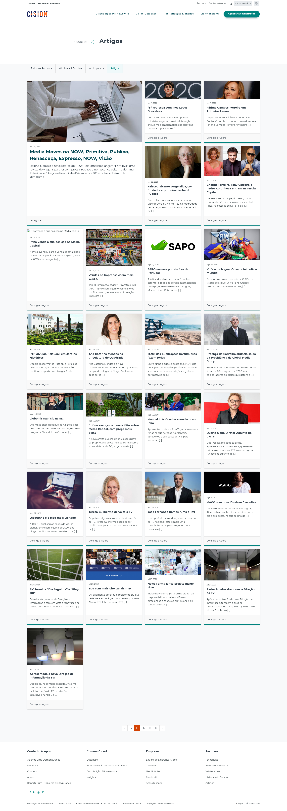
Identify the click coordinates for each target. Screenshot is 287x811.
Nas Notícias (153, 771)
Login (240, 804)
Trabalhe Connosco (49, 4)
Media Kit (32, 766)
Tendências (211, 760)
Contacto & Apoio (218, 3)
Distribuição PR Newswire (102, 771)
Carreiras (151, 766)
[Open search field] (231, 3)
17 (150, 728)
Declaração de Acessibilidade (40, 804)
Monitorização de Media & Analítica (107, 766)
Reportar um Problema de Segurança (49, 783)
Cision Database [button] (146, 14)
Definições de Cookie (131, 804)
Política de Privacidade (88, 804)
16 (143, 728)
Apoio (30, 777)
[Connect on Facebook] (30, 792)
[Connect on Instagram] (43, 792)
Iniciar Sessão (242, 3)
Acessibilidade (154, 783)
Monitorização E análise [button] (178, 14)
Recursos (201, 3)
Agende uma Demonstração (43, 760)
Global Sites (254, 804)
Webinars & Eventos (70, 68)
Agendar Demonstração (241, 14)
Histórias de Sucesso (217, 777)
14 (131, 728)
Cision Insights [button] (210, 14)
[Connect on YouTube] (39, 792)
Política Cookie (110, 804)
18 (156, 728)
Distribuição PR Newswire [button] (112, 14)
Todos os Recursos (41, 68)
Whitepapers (96, 68)
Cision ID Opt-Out (66, 804)
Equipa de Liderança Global (162, 760)
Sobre (32, 4)
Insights (91, 777)
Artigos (115, 68)
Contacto (32, 771)
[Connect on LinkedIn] (34, 792)
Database (92, 760)
